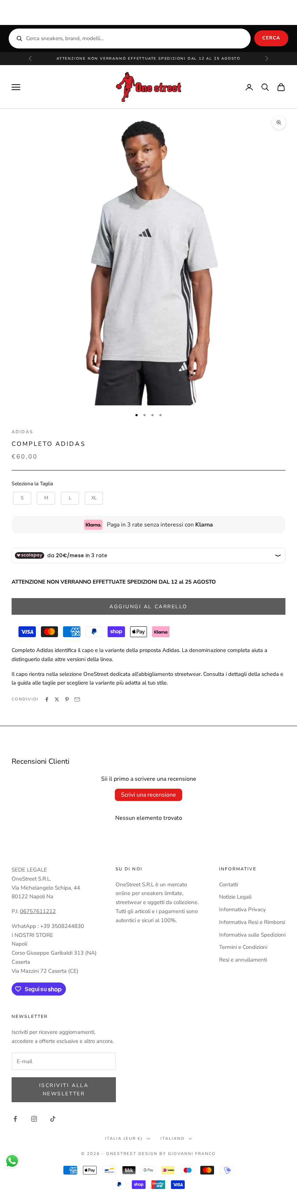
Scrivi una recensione (148, 795)
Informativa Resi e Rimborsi (252, 922)
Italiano (172, 1138)
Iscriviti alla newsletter (63, 1089)
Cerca (271, 38)
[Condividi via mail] (77, 699)
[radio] (21, 498)
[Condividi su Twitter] (57, 699)
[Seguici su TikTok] (53, 1118)
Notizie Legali (235, 896)
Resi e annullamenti (243, 959)
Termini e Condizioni (243, 947)
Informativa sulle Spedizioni (252, 934)
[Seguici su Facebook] (15, 1118)
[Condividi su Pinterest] (67, 699)
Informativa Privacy (242, 909)
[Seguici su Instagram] (34, 1118)
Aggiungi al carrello (148, 606)
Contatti (228, 884)
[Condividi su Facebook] (47, 699)
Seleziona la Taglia (32, 483)
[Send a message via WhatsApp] (12, 1160)
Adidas (22, 432)
